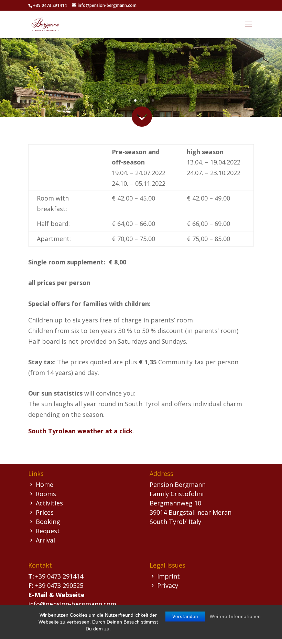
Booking (48, 521)
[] (141, 159)
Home (44, 484)
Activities (49, 503)
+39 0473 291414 (59, 576)
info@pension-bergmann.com (72, 604)
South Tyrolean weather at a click (80, 431)
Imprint (168, 576)
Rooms (46, 494)
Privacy (167, 585)
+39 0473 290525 (59, 585)
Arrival (45, 540)
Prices (45, 512)
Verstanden (185, 616)
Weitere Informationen (235, 616)
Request (48, 531)
